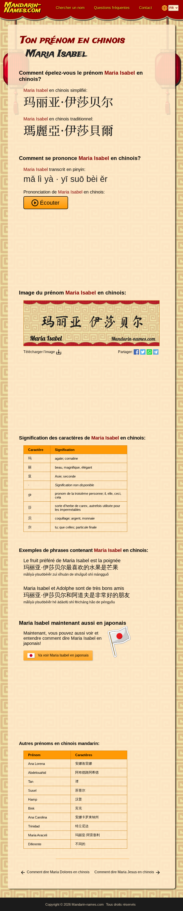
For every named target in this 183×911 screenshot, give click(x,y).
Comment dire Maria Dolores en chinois (58, 872)
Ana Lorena (36, 764)
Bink (31, 808)
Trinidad (34, 826)
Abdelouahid (37, 772)
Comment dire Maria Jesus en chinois (124, 872)
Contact (145, 8)
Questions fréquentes (112, 8)
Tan (30, 781)
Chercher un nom (70, 8)
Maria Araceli (37, 835)
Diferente (34, 844)
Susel (32, 790)
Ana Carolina (37, 817)
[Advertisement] (92, 249)
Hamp (32, 799)
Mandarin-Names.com (22, 8)
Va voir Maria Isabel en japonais (63, 655)
